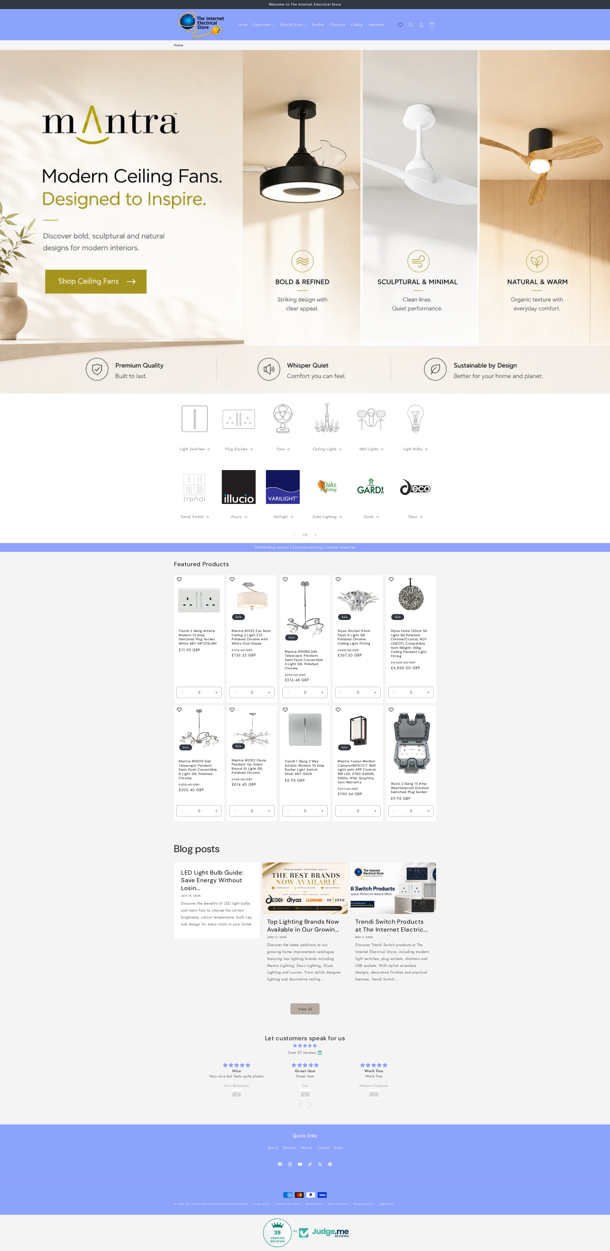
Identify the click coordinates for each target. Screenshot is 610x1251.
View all (305, 1009)
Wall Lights (368, 449)
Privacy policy (261, 1203)
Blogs (338, 1147)
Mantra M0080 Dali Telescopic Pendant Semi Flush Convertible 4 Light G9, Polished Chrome (304, 660)
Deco (412, 516)
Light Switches (192, 449)
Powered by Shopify (235, 1204)
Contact (323, 1147)
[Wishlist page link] (400, 24)
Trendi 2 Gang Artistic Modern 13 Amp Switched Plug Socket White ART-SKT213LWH (198, 637)
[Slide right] (315, 535)
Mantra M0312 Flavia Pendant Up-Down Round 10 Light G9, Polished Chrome (249, 766)
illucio (236, 516)
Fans (280, 449)
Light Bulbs (412, 449)
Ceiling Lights (324, 449)
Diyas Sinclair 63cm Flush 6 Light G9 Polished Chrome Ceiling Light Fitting (354, 637)
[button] (263, 25)
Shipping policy (363, 1203)
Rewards (289, 1147)
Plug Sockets (236, 449)
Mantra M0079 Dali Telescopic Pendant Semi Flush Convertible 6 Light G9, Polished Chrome (198, 769)
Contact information (287, 1203)
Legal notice (386, 1203)
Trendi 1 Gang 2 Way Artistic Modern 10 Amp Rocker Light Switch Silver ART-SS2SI (305, 767)
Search (273, 1147)
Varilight (280, 516)
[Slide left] (294, 535)
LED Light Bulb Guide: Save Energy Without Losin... (212, 880)
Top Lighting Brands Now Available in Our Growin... (303, 925)
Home (178, 45)
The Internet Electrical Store (204, 1204)
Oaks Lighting (324, 516)
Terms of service (338, 1203)
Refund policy (314, 1203)
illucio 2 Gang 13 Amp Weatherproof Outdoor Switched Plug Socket (410, 788)
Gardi (369, 516)
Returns (306, 1147)
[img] (305, 1046)
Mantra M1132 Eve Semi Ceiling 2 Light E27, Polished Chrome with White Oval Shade (251, 637)
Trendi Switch (192, 516)
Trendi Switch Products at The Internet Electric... (391, 925)
